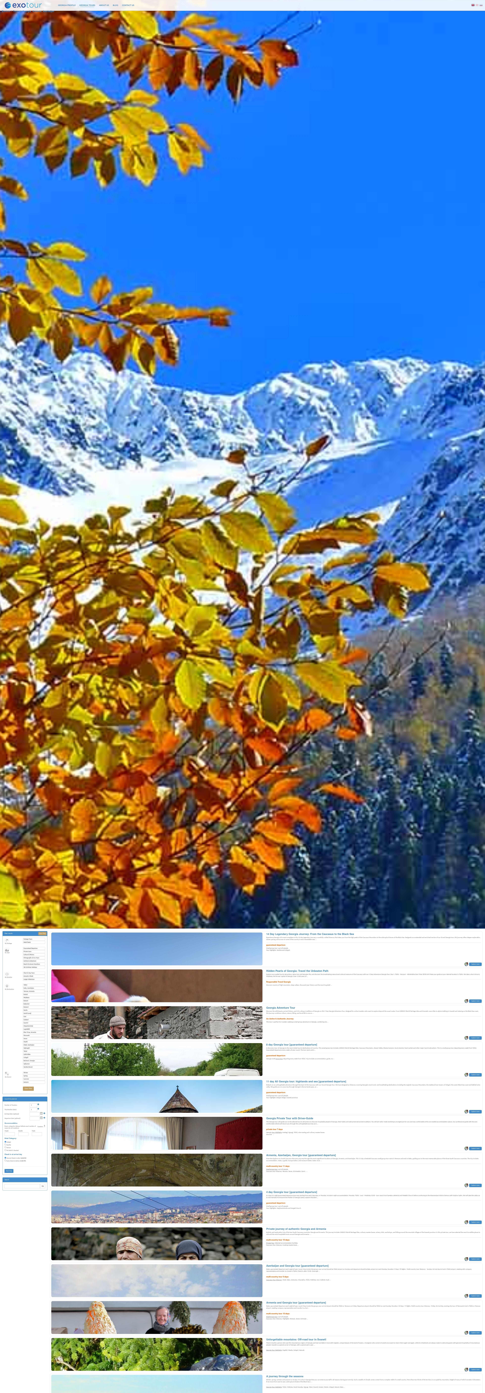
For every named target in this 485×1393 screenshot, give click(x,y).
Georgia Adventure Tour (280, 1007)
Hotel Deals (27, 942)
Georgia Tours (87, 5)
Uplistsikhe (27, 1054)
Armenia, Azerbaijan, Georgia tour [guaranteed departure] (301, 1155)
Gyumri (26, 1023)
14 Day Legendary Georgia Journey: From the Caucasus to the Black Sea (310, 934)
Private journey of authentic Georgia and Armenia (296, 1229)
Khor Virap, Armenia (30, 1032)
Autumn (26, 1082)
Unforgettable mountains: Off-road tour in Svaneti (296, 1339)
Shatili (26, 1042)
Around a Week (28, 976)
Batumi (26, 1001)
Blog (115, 5)
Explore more (475, 964)
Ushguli (26, 1057)
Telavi (25, 1051)
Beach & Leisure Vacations (32, 964)
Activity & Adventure (30, 961)
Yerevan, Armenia (29, 991)
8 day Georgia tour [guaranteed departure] (291, 1044)
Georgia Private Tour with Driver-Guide (289, 1118)
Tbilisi (25, 985)
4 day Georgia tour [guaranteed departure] (291, 1192)
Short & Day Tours (29, 973)
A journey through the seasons (284, 1376)
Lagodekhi (27, 1029)
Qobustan (27, 1064)
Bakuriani (26, 1004)
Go (43, 1186)
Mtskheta (26, 997)
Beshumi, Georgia (29, 1061)
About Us (104, 5)
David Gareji (27, 1013)
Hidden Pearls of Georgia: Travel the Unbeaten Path (297, 971)
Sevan (25, 1038)
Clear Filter (42, 933)
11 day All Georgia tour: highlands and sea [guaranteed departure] (306, 1081)
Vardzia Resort (28, 1067)
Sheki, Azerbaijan (29, 1045)
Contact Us (128, 5)
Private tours (27, 951)
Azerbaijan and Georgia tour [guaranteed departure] (297, 1265)
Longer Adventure (29, 979)
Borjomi (26, 1007)
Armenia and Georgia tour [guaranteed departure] (296, 1302)
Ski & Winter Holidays (30, 967)
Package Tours (28, 939)
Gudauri (26, 1020)
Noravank (26, 1035)
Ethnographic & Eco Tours (31, 958)
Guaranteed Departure (31, 948)
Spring (26, 1076)
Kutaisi (26, 994)
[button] (28, 1089)
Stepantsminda (28, 1026)
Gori (25, 1016)
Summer (26, 1079)
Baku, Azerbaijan (29, 988)
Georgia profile (67, 5)
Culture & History (29, 955)
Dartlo (25, 1010)
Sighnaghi (27, 1048)
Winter (26, 1073)
